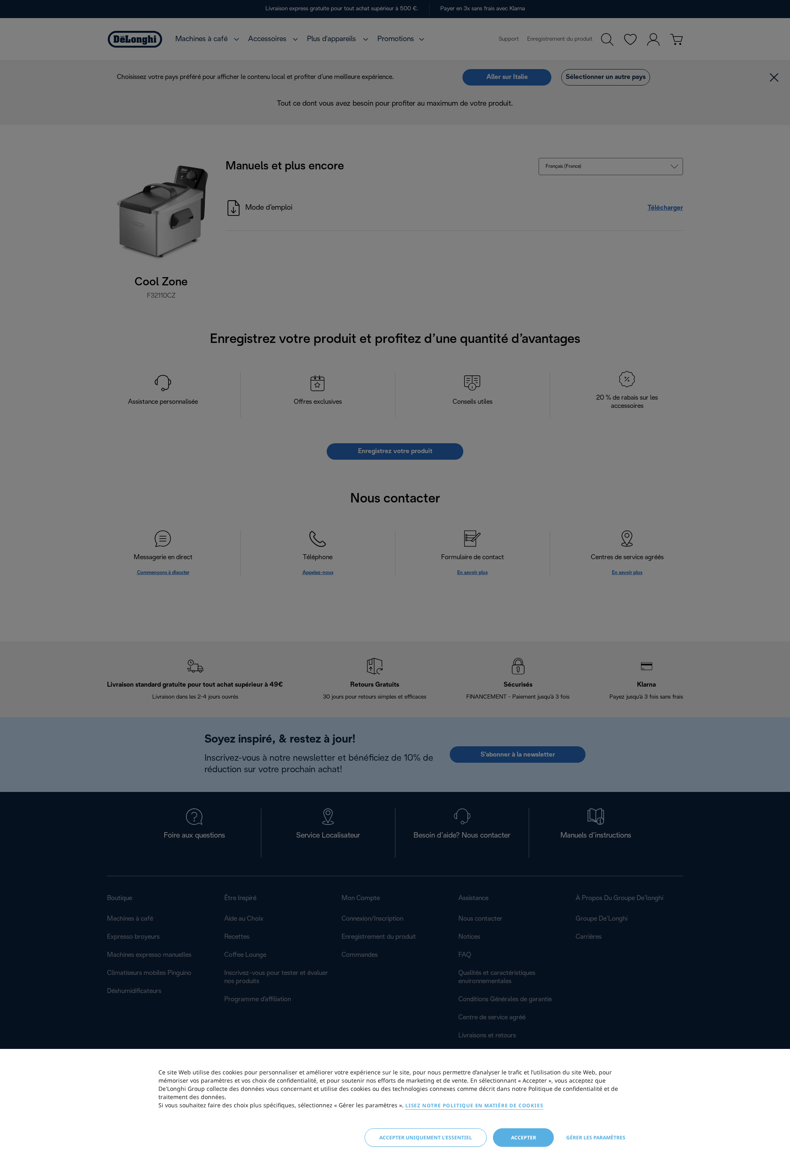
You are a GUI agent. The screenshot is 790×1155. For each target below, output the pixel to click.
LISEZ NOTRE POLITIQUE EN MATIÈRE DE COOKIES (474, 1105)
